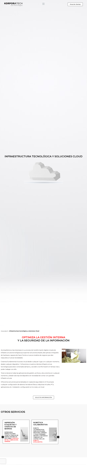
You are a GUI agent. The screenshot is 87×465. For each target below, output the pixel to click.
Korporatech (4, 331)
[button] (74, 355)
